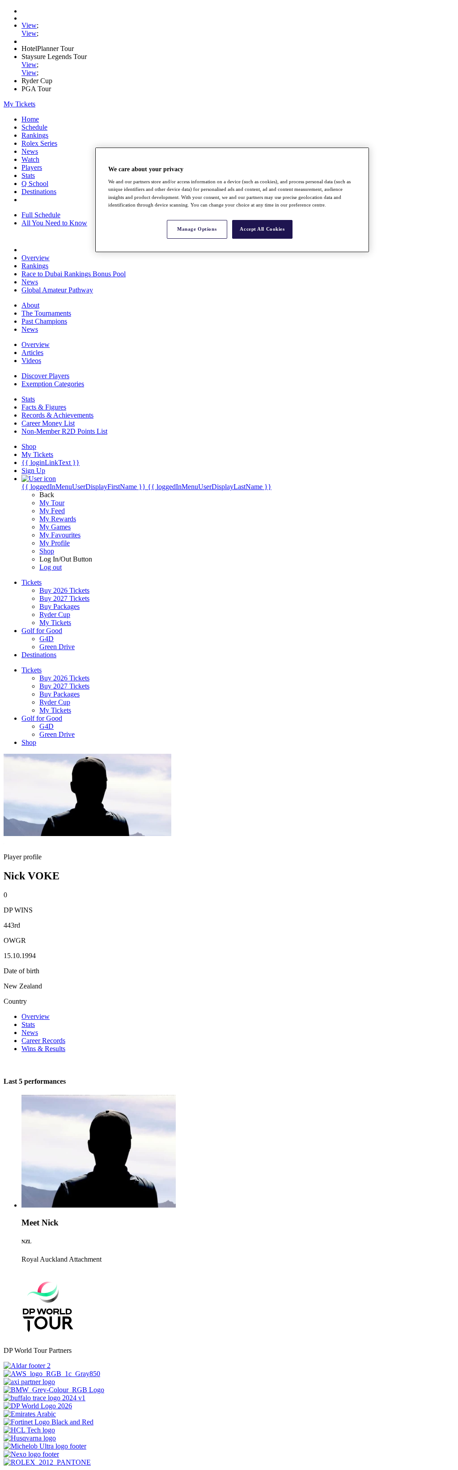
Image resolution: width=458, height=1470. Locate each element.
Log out (50, 567)
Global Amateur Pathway (57, 290)
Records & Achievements (57, 415)
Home (30, 119)
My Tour (51, 503)
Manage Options (196, 229)
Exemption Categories (52, 384)
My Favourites (60, 535)
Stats (28, 175)
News (29, 151)
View (29, 25)
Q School (34, 183)
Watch (30, 159)
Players (31, 167)
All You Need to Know (54, 223)
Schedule (34, 127)
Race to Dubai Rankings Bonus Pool (73, 274)
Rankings (34, 135)
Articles (32, 352)
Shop (46, 551)
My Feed (52, 511)
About (30, 305)
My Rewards (57, 519)
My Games (55, 527)
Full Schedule (40, 215)
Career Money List (48, 423)
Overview (35, 258)
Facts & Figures (43, 407)
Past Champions (44, 321)
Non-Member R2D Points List (64, 431)
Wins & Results (43, 1048)
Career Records (43, 1040)
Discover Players (45, 376)
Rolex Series (39, 143)
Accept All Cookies (262, 229)
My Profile (54, 543)
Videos (31, 360)
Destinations (38, 191)
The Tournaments (46, 313)
